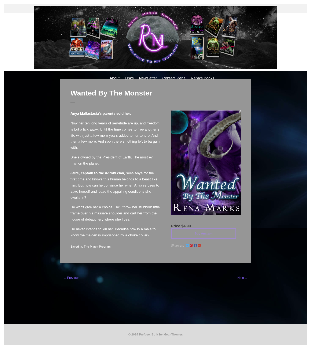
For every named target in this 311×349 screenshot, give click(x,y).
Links (129, 78)
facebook (145, 8)
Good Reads (159, 8)
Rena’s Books (202, 78)
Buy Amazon (204, 233)
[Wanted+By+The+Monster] (187, 245)
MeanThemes (173, 334)
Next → (242, 277)
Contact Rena (174, 78)
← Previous (71, 277)
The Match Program (97, 246)
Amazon (165, 8)
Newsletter (148, 78)
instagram (152, 8)
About (115, 78)
